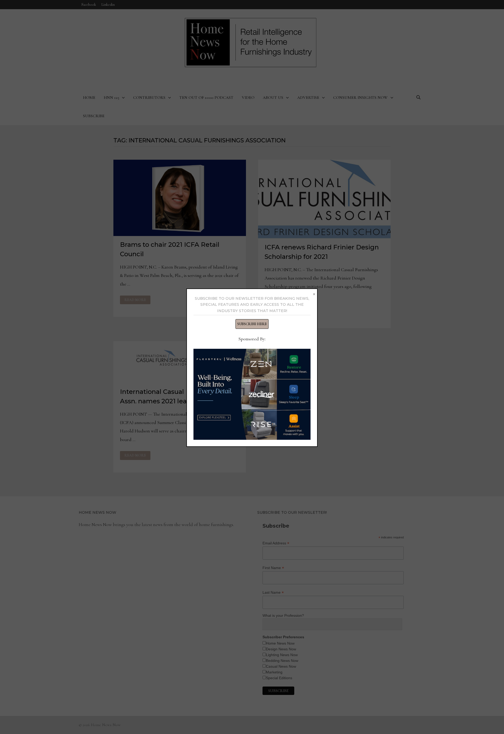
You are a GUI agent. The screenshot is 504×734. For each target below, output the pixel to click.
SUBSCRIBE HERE (252, 324)
